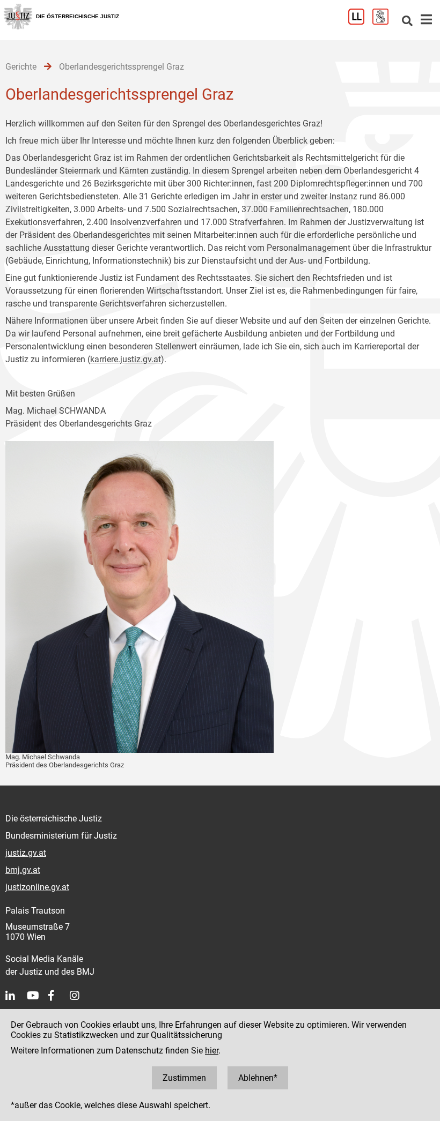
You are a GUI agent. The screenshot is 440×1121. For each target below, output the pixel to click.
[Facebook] (59, 995)
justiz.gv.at (25, 853)
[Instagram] (80, 995)
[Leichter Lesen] (360, 22)
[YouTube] (37, 995)
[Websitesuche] (407, 22)
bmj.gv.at (22, 870)
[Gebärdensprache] (384, 22)
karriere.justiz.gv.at (125, 359)
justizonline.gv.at (37, 887)
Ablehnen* (257, 1078)
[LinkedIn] (16, 995)
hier (211, 1050)
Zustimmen (184, 1078)
